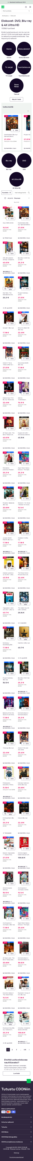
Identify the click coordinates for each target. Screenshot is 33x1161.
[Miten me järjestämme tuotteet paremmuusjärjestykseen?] (5, 198)
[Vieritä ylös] (29, 1081)
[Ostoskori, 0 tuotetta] (26, 7)
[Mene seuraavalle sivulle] (29, 1049)
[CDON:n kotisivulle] (2, 7)
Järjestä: (10, 198)
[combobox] (16, 10)
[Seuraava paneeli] (28, 111)
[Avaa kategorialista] (30, 7)
